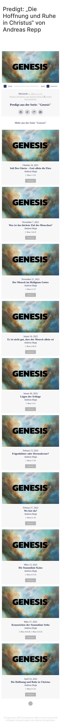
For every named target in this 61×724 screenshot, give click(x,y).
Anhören (30, 181)
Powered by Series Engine (30, 711)
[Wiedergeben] (5, 86)
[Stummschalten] (48, 86)
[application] (30, 86)
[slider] (54, 86)
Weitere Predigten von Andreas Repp (25, 96)
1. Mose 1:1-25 (35, 94)
